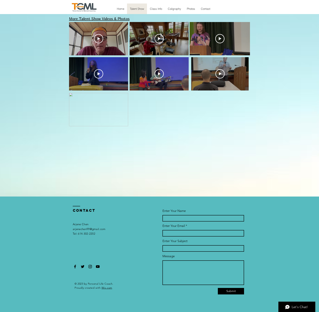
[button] (123, 122)
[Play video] (98, 38)
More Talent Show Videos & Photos (99, 18)
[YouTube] (97, 266)
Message (168, 256)
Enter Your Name (174, 210)
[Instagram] (90, 266)
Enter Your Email (173, 225)
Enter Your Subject (175, 241)
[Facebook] (75, 266)
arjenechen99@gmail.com (89, 229)
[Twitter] (82, 266)
